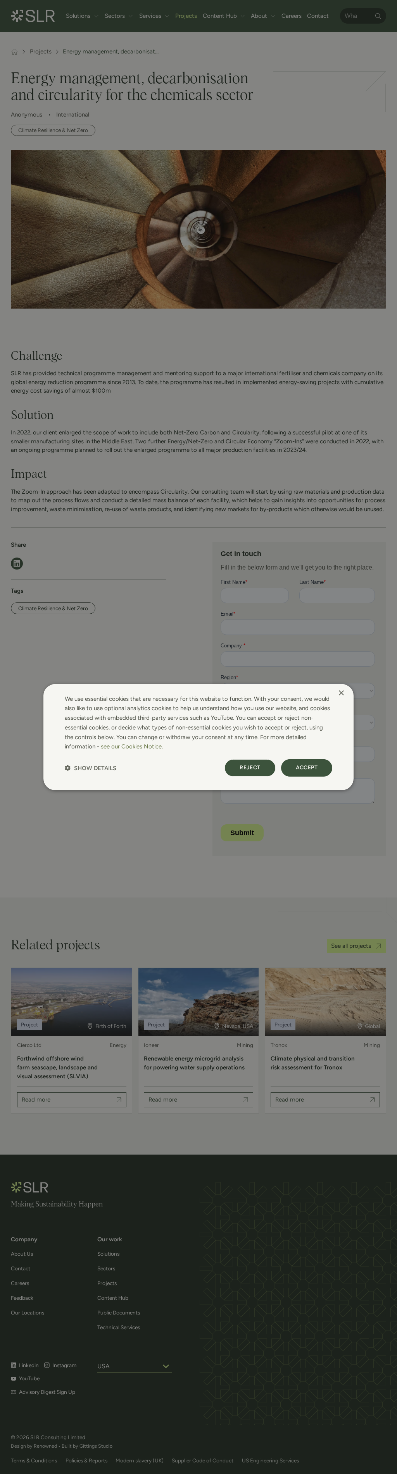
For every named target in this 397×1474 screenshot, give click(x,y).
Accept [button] (307, 767)
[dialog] (198, 737)
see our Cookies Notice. (132, 746)
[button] (90, 768)
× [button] (341, 693)
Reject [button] (250, 767)
